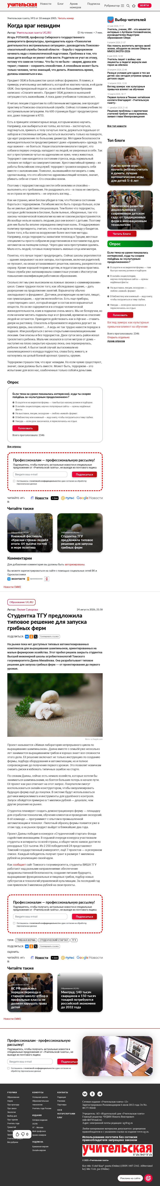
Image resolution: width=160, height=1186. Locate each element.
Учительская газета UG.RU (34, 32)
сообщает (20, 864)
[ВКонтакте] (27, 636)
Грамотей (11, 1127)
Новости (45, 3)
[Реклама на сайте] (148, 1178)
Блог (61, 3)
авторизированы (75, 564)
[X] (36, 636)
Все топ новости (116, 126)
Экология (11, 1112)
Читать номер (66, 18)
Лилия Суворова (27, 609)
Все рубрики (12, 1142)
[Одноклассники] (31, 636)
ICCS (59, 1110)
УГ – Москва (37, 1127)
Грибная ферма (26, 940)
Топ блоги (116, 140)
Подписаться (84, 474)
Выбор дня (12, 1116)
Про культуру (13, 1105)
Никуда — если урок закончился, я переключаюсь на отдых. (46, 421)
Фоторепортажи (66, 1114)
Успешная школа (40, 1097)
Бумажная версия (40, 1147)
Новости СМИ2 (12, 586)
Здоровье (11, 1135)
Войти (144, 5)
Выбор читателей (130, 19)
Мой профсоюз (39, 1131)
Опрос (115, 243)
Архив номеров (75, 5)
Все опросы (14, 446)
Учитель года (13, 1123)
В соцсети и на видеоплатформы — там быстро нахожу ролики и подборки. (54, 402)
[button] (16, 578)
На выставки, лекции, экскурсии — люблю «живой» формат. (46, 413)
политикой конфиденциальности (45, 481)
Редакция (61, 1097)
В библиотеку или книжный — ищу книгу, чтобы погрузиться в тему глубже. (54, 417)
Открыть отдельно (118, 337)
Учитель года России (41, 1108)
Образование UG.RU (20, 532)
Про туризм (12, 1120)
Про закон (12, 1108)
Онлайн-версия (39, 1150)
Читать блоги (122, 233)
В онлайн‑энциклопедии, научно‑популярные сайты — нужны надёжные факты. (52, 408)
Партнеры (61, 1105)
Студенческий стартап (54, 940)
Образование (13, 1097)
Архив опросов (116, 341)
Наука (10, 1101)
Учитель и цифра (15, 1138)
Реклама (61, 1101)
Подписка (93, 3)
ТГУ (74, 940)
